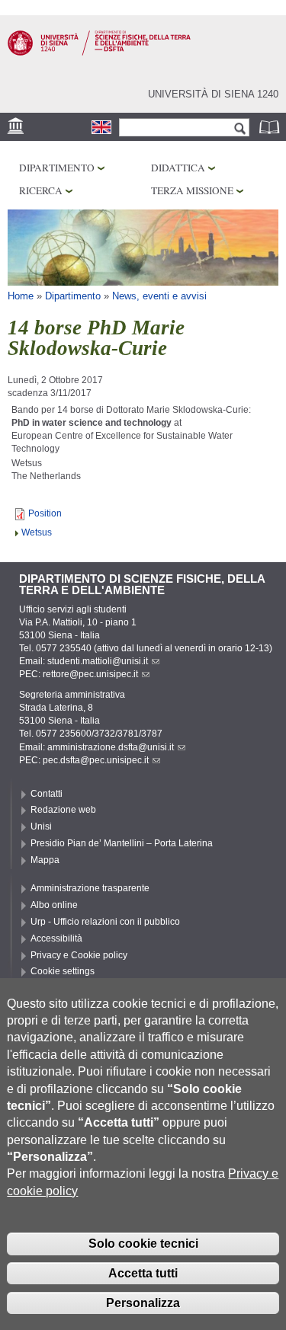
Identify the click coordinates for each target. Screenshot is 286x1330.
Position (45, 513)
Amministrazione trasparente (90, 888)
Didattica (178, 167)
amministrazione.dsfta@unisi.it (110, 747)
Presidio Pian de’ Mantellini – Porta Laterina (122, 843)
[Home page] (99, 52)
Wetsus (36, 532)
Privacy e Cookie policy (79, 955)
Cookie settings (63, 971)
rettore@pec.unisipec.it (90, 674)
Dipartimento (57, 167)
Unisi (41, 826)
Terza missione (192, 190)
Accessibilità (56, 938)
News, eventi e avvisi (159, 296)
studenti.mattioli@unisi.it (97, 661)
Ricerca (41, 190)
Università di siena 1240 (213, 94)
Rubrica (270, 127)
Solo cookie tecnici (143, 1243)
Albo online (54, 905)
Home (21, 296)
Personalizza (143, 1302)
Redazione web (63, 809)
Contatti (47, 793)
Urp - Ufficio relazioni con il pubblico (105, 921)
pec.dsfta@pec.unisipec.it (96, 760)
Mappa (45, 860)
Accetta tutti (143, 1273)
